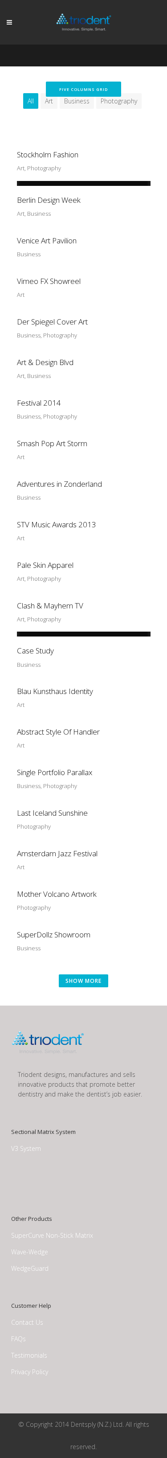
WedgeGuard (30, 1268)
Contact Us (27, 1322)
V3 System (26, 1148)
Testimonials (29, 1355)
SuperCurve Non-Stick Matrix (52, 1235)
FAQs (18, 1339)
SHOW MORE (83, 981)
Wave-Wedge (29, 1252)
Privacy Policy (29, 1372)
